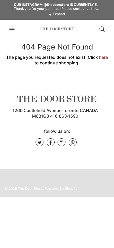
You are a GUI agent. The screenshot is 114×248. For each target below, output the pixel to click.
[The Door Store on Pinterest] (73, 144)
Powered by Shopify (61, 189)
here (103, 57)
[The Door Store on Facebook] (51, 144)
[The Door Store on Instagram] (61, 144)
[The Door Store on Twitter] (39, 144)
